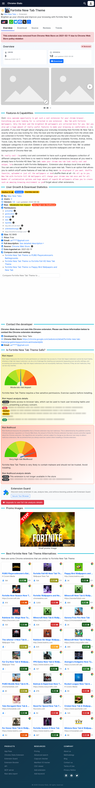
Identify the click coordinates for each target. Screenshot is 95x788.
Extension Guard (10, 759)
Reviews (47, 28)
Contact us (68, 762)
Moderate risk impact (20, 205)
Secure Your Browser (20, 496)
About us (67, 751)
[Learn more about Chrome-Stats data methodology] (32, 246)
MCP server (9, 770)
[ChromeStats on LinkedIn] (66, 775)
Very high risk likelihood (44, 205)
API (5, 766)
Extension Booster (11, 762)
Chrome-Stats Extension (14, 755)
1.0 (13, 202)
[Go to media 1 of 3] (44, 107)
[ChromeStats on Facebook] (71, 775)
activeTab (9, 211)
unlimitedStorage (12, 229)
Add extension (39, 770)
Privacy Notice (70, 770)
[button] (3, 3)
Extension (23, 14)
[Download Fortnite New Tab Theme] (70, 57)
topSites (8, 223)
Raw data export (11, 774)
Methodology (69, 755)
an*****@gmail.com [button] (19, 240)
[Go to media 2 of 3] (47, 107)
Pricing (37, 751)
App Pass (8, 751)
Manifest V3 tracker (42, 762)
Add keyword (39, 774)
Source (35, 28)
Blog (65, 759)
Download (22, 28)
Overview (7, 28)
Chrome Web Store (21, 246)
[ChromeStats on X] (77, 775)
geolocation (9, 214)
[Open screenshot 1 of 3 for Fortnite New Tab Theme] (25, 86)
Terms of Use (69, 766)
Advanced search (41, 755)
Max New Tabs (10, 14)
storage (8, 217)
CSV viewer (38, 766)
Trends (58, 28)
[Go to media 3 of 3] (50, 107)
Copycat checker (41, 759)
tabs (7, 220)
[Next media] (90, 86)
